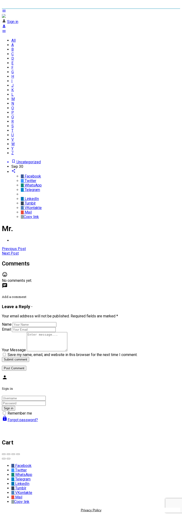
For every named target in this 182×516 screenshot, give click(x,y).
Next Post (10, 253)
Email (6, 329)
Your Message (14, 350)
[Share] (8, 454)
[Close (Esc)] (4, 454)
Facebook (32, 176)
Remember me (20, 413)
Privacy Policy (91, 510)
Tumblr (30, 203)
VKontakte (33, 207)
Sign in (12, 21)
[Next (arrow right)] (8, 458)
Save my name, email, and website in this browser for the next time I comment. (72, 354)
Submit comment (15, 359)
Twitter (30, 180)
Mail (28, 212)
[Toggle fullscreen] (13, 454)
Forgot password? (20, 420)
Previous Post (14, 249)
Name (7, 324)
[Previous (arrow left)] (4, 458)
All (13, 40)
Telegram (32, 189)
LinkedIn (31, 198)
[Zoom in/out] (18, 454)
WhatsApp (33, 185)
